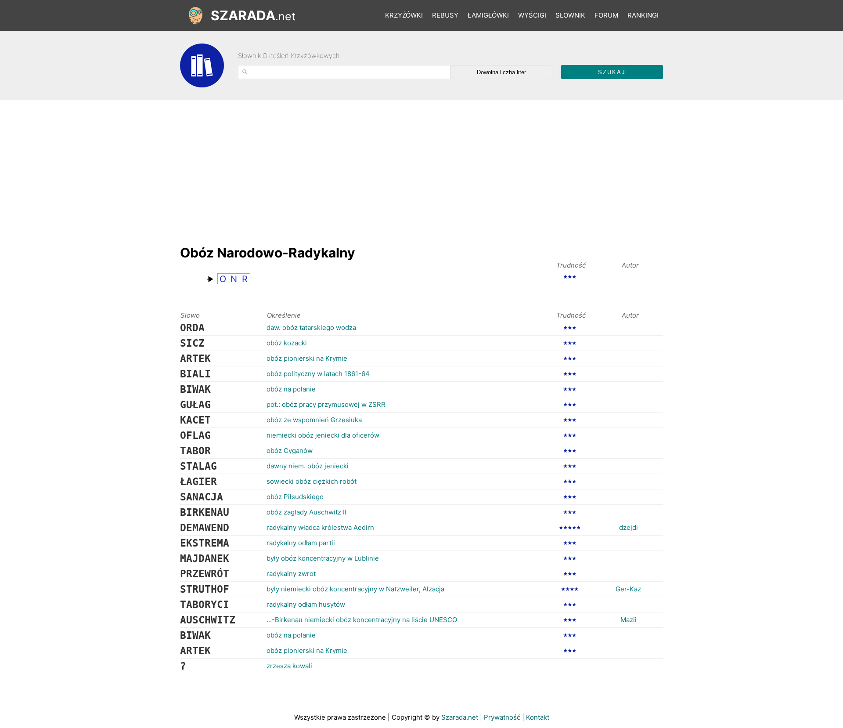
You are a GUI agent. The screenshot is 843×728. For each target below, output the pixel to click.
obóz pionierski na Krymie (307, 358)
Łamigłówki (488, 15)
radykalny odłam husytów (306, 604)
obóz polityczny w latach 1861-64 (318, 373)
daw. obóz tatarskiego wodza (311, 327)
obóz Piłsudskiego (295, 497)
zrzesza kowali (289, 666)
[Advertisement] (340, 168)
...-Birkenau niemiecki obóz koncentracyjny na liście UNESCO (362, 620)
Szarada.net (459, 717)
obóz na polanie (291, 389)
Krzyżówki (404, 15)
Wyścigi (532, 15)
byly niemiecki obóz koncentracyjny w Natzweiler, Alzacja (355, 589)
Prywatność (502, 717)
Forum (606, 15)
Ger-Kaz (628, 589)
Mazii (628, 620)
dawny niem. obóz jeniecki (308, 466)
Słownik (570, 15)
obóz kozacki (287, 343)
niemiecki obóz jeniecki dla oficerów (323, 435)
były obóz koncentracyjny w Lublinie (323, 558)
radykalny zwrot (291, 573)
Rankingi (643, 15)
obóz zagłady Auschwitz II (306, 512)
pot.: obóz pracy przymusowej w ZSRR (326, 404)
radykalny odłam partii (301, 543)
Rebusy (445, 15)
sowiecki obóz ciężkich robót (312, 481)
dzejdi (628, 527)
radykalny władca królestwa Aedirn (320, 527)
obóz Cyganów (290, 450)
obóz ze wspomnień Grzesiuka (314, 420)
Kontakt (537, 717)
